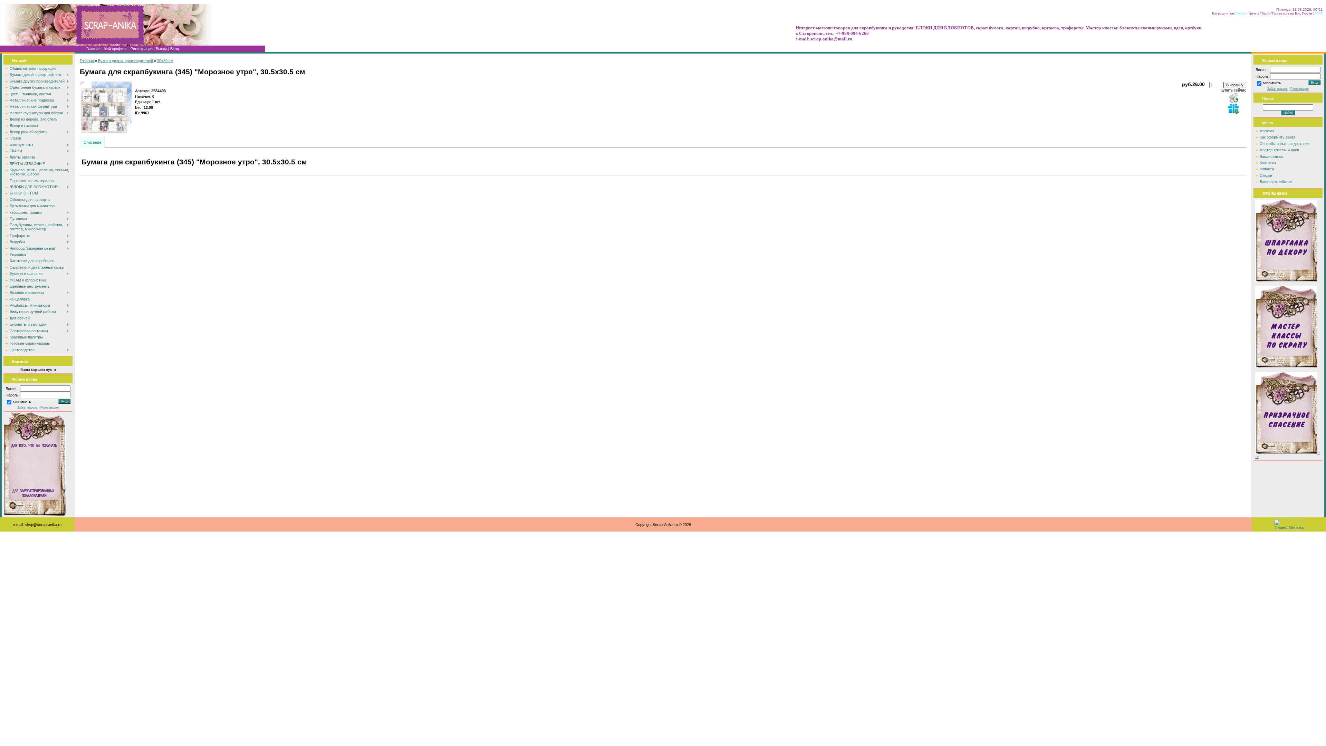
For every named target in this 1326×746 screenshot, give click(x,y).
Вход (174, 49)
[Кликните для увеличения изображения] (106, 107)
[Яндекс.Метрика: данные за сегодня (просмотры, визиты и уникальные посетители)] (1289, 524)
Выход (161, 49)
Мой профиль (115, 49)
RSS (1319, 13)
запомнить (21, 402)
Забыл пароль (27, 407)
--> (1287, 454)
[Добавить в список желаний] (1233, 108)
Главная (93, 49)
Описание (92, 142)
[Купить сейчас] (1233, 97)
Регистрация (142, 49)
